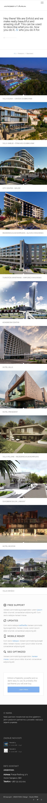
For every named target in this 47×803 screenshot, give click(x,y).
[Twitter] (38, 800)
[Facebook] (34, 800)
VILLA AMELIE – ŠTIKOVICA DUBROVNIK (18, 143)
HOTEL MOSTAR (9, 546)
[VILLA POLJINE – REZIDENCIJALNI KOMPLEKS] (23, 434)
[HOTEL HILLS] (23, 345)
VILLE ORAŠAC (8, 591)
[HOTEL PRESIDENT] (23, 389)
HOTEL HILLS (8, 367)
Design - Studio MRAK (30, 797)
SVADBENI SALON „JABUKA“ (14, 501)
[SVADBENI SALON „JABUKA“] (23, 479)
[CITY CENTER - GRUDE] (23, 166)
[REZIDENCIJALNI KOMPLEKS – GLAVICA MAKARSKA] (23, 210)
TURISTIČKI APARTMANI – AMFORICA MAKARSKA (22, 278)
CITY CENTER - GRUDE (11, 188)
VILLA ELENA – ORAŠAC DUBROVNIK (17, 99)
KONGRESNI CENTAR (11, 322)
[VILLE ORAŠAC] (23, 568)
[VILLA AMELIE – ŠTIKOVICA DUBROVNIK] (23, 121)
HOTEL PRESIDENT (10, 412)
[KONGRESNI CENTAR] (23, 300)
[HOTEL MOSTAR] (23, 524)
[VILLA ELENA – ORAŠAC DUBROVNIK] (23, 76)
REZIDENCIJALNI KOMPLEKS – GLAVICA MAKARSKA (23, 233)
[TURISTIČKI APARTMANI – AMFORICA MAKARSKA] (23, 255)
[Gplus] (41, 800)
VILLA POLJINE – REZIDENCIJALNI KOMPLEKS (21, 457)
